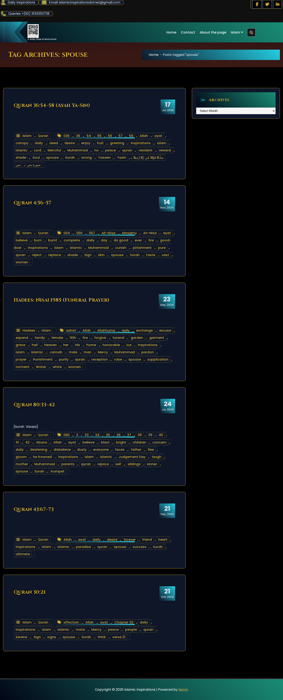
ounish (120, 247)
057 (92, 233)
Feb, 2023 (167, 510)
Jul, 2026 (168, 106)
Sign (88, 255)
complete (72, 240)
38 (140, 435)
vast (165, 255)
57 (121, 135)
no (96, 150)
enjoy (85, 143)
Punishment (43, 359)
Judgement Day (132, 456)
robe (118, 359)
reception (99, 359)
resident (145, 150)
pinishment (142, 247)
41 (17, 442)
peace (110, 150)
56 (110, 135)
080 (66, 435)
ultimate (23, 554)
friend (147, 539)
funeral (118, 337)
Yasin (121, 157)
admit (71, 330)
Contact (188, 32)
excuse (165, 330)
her (66, 345)
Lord (37, 150)
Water (41, 366)
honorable (111, 345)
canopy (22, 143)
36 (78, 135)
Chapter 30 (123, 622)
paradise (83, 546)
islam (161, 143)
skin (101, 255)
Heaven (50, 345)
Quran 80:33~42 (34, 405)
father (136, 449)
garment (156, 337)
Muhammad (77, 150)
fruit (100, 143)
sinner (152, 464)
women (22, 262)
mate (80, 629)
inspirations (141, 143)
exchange (144, 330)
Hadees (28, 330)
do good (121, 240)
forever (130, 539)
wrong (86, 157)
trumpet (57, 471)
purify (64, 359)
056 (79, 233)
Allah (144, 135)
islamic (22, 150)
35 (108, 435)
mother (22, 464)
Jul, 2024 (168, 405)
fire (151, 240)
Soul (36, 157)
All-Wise (108, 233)
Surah (70, 157)
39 (150, 435)
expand (22, 337)
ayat (158, 135)
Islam (235, 32)
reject (37, 255)
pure (162, 247)
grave (20, 345)
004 (66, 233)
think (102, 637)
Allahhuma (106, 330)
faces (120, 449)
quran (127, 150)
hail (35, 345)
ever (138, 240)
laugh (156, 456)
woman (74, 366)
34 (97, 435)
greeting (117, 143)
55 (99, 135)
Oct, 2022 (167, 593)
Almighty (129, 233)
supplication (157, 359)
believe (22, 240)
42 (27, 442)
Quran (43, 135)
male (73, 352)
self (118, 464)
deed (53, 143)
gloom (21, 456)
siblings (134, 464)
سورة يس (33, 164)
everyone (101, 449)
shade (21, 157)
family (40, 337)
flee (151, 449)
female (57, 337)
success (139, 546)
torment (22, 366)
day (104, 240)
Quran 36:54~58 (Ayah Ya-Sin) (52, 105)
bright (121, 442)
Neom (183, 689)
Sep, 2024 (167, 301)
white (57, 366)
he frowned (42, 456)
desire (69, 143)
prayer (21, 359)
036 (66, 135)
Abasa (41, 442)
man (87, 352)
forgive (100, 337)
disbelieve (62, 449)
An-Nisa (150, 233)
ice (128, 345)
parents (68, 464)
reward (165, 150)
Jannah (56, 352)
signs (51, 637)
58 (131, 135)
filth (73, 337)
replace (54, 255)
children (139, 442)
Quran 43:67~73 (34, 509)
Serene (21, 637)
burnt (52, 240)
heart (162, 539)
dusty (82, 449)
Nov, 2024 (167, 204)
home (91, 345)
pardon (147, 352)
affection (71, 622)
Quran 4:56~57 (32, 203)
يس (18, 164)
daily (39, 143)
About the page (213, 32)
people (131, 629)
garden (137, 337)
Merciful (54, 150)
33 (87, 435)
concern (159, 442)
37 (129, 435)
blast (105, 442)
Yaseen (104, 157)
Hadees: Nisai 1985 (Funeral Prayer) (61, 300)
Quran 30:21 (30, 592)
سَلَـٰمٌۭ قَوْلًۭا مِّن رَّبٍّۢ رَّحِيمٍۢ (148, 157)
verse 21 (118, 637)
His (77, 345)
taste (150, 255)
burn (38, 240)
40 (161, 435)
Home (171, 32)
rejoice (103, 464)
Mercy (103, 352)
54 (89, 135)
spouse (52, 157)
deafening (38, 449)
